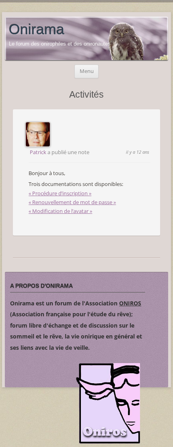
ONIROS (130, 303)
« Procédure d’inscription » (60, 193)
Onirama (36, 29)
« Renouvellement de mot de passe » (72, 202)
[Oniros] (108, 405)
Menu (87, 71)
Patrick (38, 152)
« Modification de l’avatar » (60, 211)
